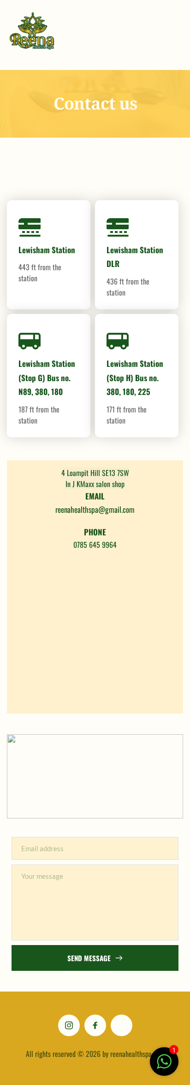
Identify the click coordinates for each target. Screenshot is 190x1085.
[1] (164, 1066)
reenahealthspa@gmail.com (95, 509)
